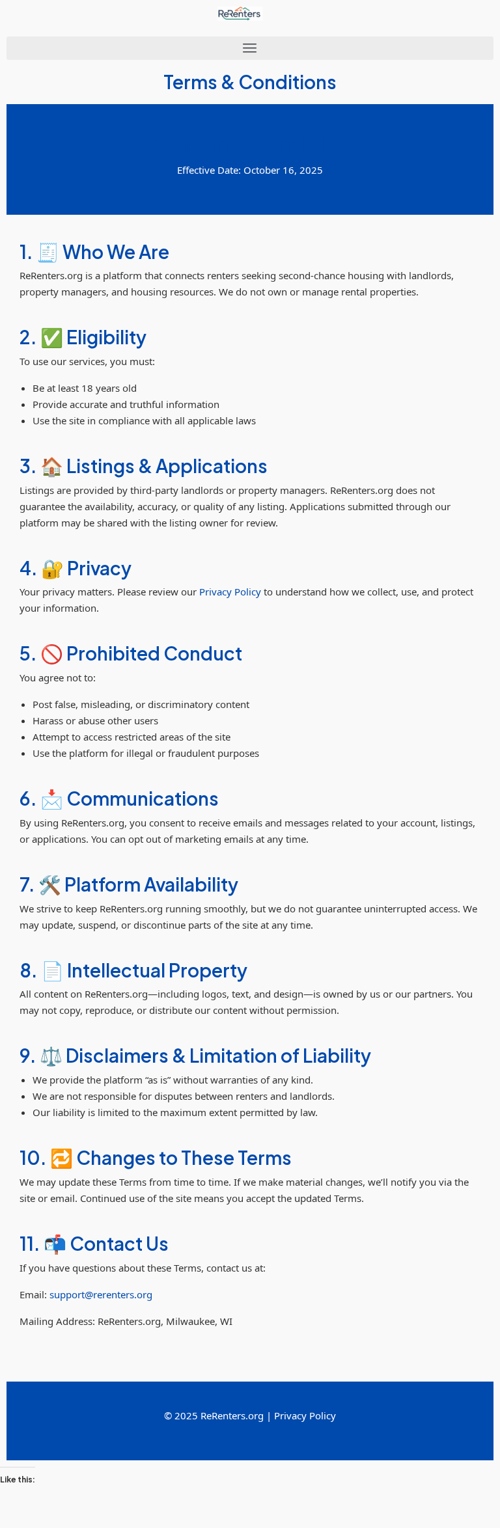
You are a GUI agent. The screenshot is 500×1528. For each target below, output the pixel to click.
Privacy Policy (230, 591)
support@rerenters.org (100, 1294)
